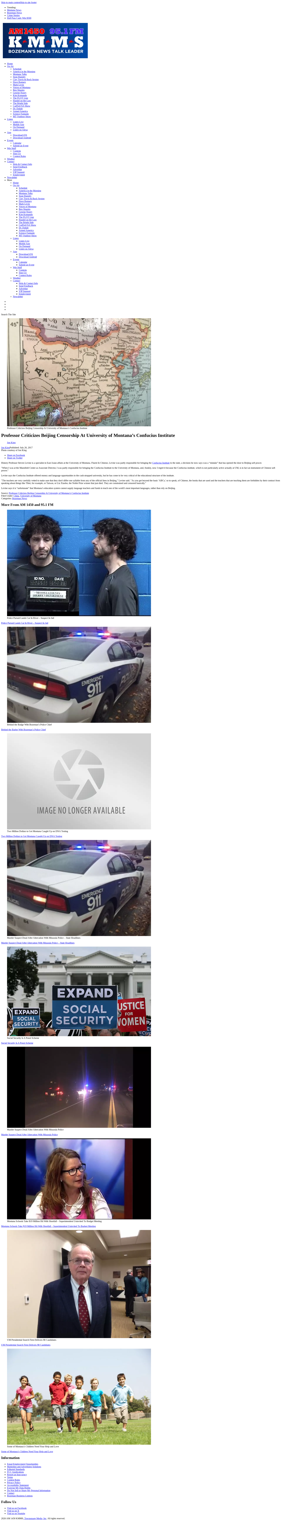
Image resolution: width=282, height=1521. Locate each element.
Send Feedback (20, 167)
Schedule (17, 69)
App (9, 132)
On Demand (18, 127)
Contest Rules (19, 156)
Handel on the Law (22, 100)
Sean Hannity (19, 77)
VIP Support (19, 172)
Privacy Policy (14, 1482)
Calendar (17, 143)
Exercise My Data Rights (18, 1488)
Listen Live (18, 122)
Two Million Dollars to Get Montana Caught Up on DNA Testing (31, 836)
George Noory (19, 92)
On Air (10, 66)
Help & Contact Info (22, 164)
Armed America (20, 111)
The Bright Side (20, 103)
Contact (10, 161)
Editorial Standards (16, 1469)
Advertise (17, 169)
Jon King (5, 447)
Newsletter (12, 177)
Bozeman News (14, 12)
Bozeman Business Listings (20, 1496)
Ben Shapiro (19, 90)
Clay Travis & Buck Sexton (26, 79)
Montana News (14, 10)
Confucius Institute (161, 463)
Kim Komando (20, 95)
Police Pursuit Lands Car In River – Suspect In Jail (24, 623)
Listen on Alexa (20, 130)
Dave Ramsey (19, 82)
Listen (10, 119)
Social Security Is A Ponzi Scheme (17, 1043)
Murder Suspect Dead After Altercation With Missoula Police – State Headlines (37, 943)
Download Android (22, 137)
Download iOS (20, 135)
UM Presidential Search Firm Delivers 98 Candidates (25, 1345)
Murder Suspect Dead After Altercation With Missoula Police (29, 1134)
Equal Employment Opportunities (22, 1464)
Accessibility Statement (18, 1485)
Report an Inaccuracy (17, 1474)
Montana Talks (20, 74)
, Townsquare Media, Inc (34, 1518)
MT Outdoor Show (22, 116)
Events (10, 140)
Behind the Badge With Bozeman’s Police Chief (23, 729)
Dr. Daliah (18, 108)
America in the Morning (24, 71)
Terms (10, 1477)
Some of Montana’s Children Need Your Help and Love (27, 1451)
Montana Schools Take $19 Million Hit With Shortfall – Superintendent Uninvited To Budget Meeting (48, 1226)
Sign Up (17, 153)
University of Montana (30, 496)
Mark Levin (18, 85)
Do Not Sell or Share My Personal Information (28, 1490)
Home (10, 63)
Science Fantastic (21, 114)
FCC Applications (15, 1472)
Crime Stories (13, 15)
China (16, 496)
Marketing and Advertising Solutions (24, 1466)
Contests (17, 151)
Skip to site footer (28, 2)
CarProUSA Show (21, 106)
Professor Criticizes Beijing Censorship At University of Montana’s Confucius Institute (49, 493)
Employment (19, 175)
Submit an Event (20, 145)
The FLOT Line (20, 98)
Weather (11, 159)
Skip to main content (10, 2)
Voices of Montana (21, 87)
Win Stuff (11, 148)
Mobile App (18, 124)
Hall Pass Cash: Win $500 (19, 18)
